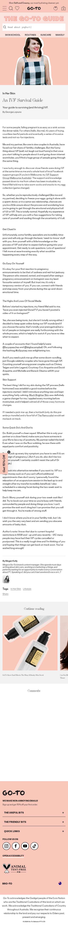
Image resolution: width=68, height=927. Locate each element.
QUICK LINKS (12, 831)
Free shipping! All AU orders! (34, 3)
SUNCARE (45, 35)
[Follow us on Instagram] (6, 846)
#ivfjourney (21, 350)
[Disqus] (34, 737)
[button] (4, 463)
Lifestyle (27, 589)
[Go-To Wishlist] (17, 8)
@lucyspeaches (11, 347)
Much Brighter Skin (39, 395)
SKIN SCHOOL (12, 35)
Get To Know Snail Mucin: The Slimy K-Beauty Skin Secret (23, 675)
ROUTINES (30, 35)
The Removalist (46, 415)
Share (5, 594)
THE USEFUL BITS (14, 812)
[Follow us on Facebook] (15, 846)
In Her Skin (9, 93)
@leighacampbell (33, 347)
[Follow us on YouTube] (25, 846)
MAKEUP (60, 35)
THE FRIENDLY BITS (15, 822)
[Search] (11, 8)
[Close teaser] (8, 452)
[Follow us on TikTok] (34, 846)
